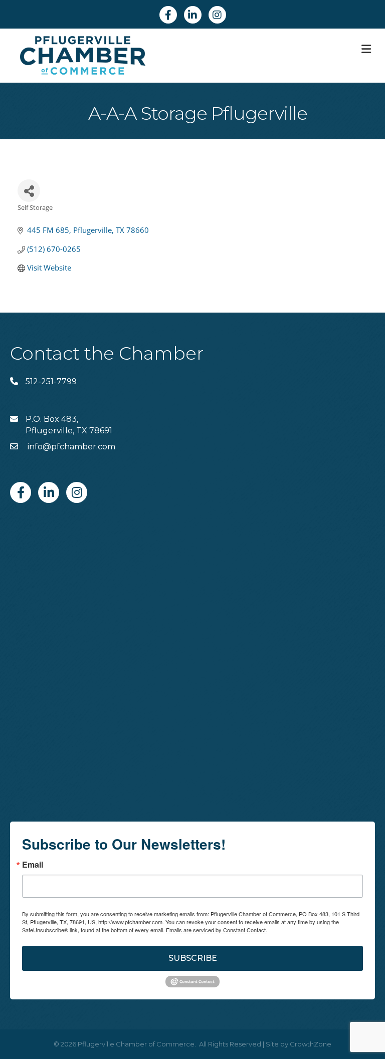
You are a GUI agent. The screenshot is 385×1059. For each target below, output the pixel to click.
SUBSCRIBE (192, 958)
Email (32, 865)
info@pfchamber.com (70, 446)
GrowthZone (310, 1044)
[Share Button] (29, 190)
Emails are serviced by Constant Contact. (216, 930)
